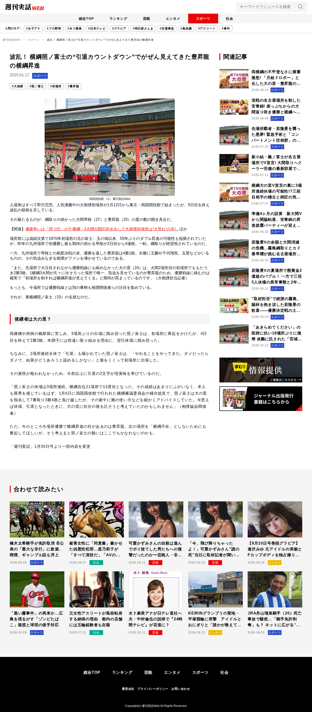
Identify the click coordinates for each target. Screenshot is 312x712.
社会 (229, 18)
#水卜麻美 (75, 28)
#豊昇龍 (73, 86)
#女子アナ (33, 28)
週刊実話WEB (11, 39)
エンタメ (173, 18)
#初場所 (55, 86)
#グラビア (119, 28)
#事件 (226, 28)
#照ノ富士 (36, 86)
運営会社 (128, 689)
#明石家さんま (143, 28)
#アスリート (207, 28)
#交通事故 (167, 28)
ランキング (118, 18)
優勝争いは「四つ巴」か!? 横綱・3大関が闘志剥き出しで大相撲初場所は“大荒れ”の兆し (101, 229)
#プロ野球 (54, 28)
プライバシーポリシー (152, 689)
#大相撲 (17, 86)
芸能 (146, 18)
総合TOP (86, 18)
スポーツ (203, 18)
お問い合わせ (180, 689)
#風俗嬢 (186, 28)
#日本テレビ (97, 28)
